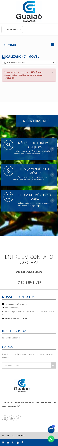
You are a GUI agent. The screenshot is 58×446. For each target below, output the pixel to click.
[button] (29, 62)
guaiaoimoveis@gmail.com (16, 304)
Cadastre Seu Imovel (11, 337)
